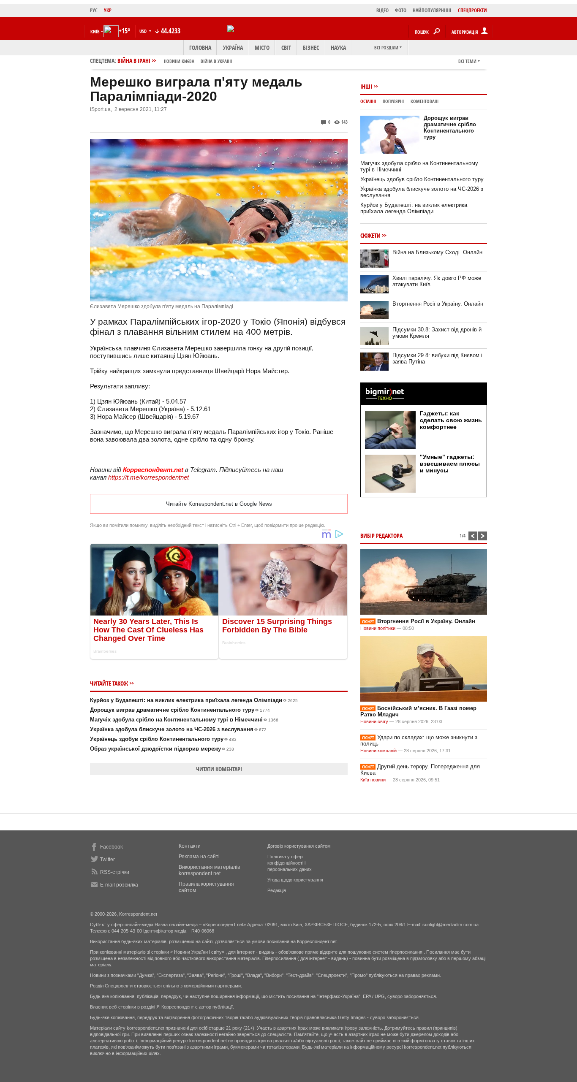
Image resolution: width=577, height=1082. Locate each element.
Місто (262, 47)
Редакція (276, 890)
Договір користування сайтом (299, 846)
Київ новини (373, 779)
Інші (366, 86)
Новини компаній (378, 750)
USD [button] (143, 31)
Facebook (111, 847)
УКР (108, 10)
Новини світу (374, 721)
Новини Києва (179, 61)
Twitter (107, 859)
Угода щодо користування (295, 879)
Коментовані (424, 101)
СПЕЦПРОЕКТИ (472, 10)
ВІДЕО (382, 10)
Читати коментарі (219, 769)
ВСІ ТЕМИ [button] (467, 61)
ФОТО (400, 10)
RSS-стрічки (114, 872)
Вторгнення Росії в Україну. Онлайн (437, 304)
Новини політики (378, 628)
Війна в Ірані (174, 61)
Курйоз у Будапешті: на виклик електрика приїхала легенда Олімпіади (194, 700)
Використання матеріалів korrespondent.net (209, 870)
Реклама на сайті (199, 857)
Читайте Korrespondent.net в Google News (219, 504)
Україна (233, 47)
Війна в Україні (216, 61)
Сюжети (370, 235)
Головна (200, 47)
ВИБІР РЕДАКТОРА (381, 536)
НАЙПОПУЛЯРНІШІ (432, 10)
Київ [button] (95, 31)
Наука (338, 47)
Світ (286, 47)
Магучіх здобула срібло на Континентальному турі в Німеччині (184, 719)
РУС (94, 10)
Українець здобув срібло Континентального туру (163, 739)
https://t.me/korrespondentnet (148, 477)
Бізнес (311, 47)
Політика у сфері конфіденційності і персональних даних (289, 863)
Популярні (393, 101)
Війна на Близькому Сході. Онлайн (437, 252)
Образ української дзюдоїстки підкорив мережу (162, 749)
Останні (368, 101)
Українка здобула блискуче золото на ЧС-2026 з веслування (178, 729)
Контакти (190, 846)
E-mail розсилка (119, 885)
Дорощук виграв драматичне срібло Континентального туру (180, 710)
